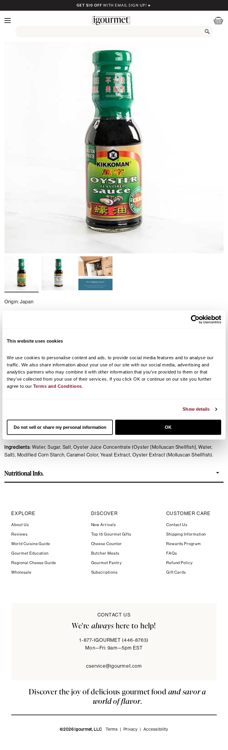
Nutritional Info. (24, 472)
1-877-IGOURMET (113, 640)
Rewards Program (183, 544)
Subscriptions (104, 572)
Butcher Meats (105, 553)
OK (168, 427)
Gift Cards (176, 572)
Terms (112, 729)
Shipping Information (186, 534)
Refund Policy (179, 563)
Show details (196, 409)
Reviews (19, 534)
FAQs (171, 553)
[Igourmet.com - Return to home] (111, 20)
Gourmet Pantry (106, 563)
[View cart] (215, 20)
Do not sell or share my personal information (60, 427)
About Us (19, 525)
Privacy (131, 729)
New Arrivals (103, 525)
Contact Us (176, 525)
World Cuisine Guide (30, 544)
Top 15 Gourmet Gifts (111, 534)
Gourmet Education (30, 553)
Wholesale (21, 572)
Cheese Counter (106, 544)
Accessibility (155, 729)
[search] (114, 31)
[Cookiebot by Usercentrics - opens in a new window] (195, 319)
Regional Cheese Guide (33, 563)
